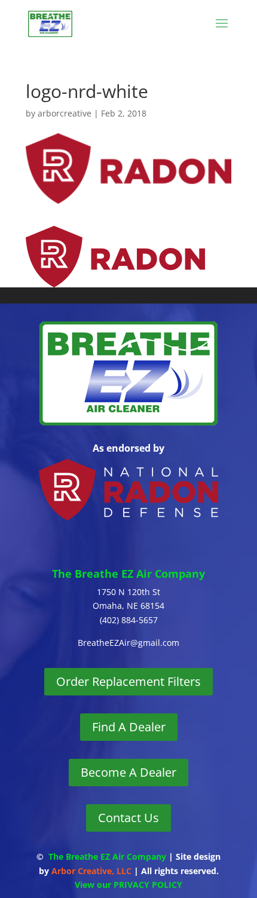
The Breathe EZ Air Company (107, 856)
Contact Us (128, 818)
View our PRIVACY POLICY (128, 884)
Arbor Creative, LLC (91, 870)
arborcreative (64, 113)
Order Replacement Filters (128, 681)
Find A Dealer (129, 727)
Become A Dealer (128, 772)
